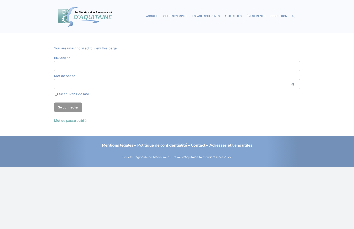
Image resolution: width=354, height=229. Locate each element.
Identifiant (62, 58)
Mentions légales (117, 145)
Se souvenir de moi (73, 94)
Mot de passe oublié (70, 120)
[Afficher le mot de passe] (293, 84)
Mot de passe (64, 76)
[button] (293, 16)
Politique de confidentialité (162, 145)
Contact (198, 145)
